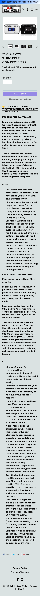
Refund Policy (20, 568)
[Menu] (36, 9)
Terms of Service (20, 572)
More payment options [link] (20, 99)
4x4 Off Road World (18, 586)
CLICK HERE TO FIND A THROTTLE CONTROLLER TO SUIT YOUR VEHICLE (20, 109)
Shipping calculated (26, 67)
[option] (10, 46)
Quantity (7, 78)
